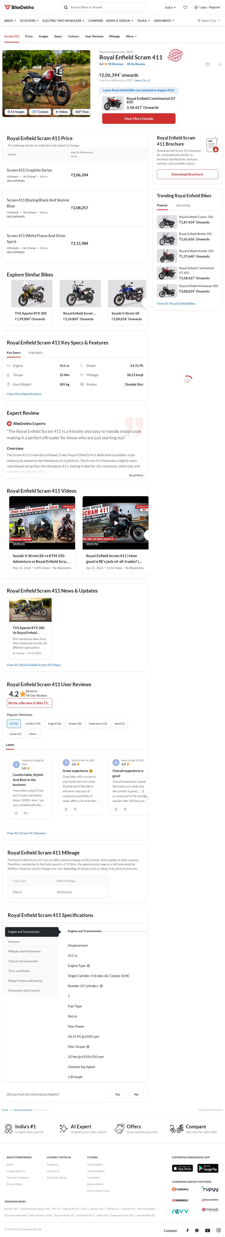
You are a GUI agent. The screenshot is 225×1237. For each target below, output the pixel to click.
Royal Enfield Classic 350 (196, 217)
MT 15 (56, 1208)
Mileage (114, 36)
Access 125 (96, 1208)
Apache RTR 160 (64, 1215)
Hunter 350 (11, 1208)
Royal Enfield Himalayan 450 (198, 286)
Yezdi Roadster (146, 1208)
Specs (58, 36)
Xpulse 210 (128, 1208)
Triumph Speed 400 (15, 1215)
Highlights (36, 352)
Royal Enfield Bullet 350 (195, 234)
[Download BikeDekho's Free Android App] (207, 1168)
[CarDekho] (180, 1189)
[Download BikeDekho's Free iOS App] (182, 1168)
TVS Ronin (112, 1208)
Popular (162, 205)
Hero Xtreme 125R (41, 1215)
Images (43, 36)
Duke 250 (102, 1215)
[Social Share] (219, 64)
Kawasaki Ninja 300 (122, 1215)
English (169, 7)
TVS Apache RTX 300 (31, 313)
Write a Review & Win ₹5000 (30, 703)
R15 (84, 1208)
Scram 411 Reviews (33, 833)
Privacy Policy (15, 1184)
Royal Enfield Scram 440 (80, 313)
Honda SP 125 (71, 1208)
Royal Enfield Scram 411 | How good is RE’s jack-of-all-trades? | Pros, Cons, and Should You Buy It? (114, 558)
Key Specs (14, 352)
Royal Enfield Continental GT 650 (196, 270)
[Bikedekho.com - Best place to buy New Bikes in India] (19, 7)
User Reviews (94, 36)
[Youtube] (207, 1231)
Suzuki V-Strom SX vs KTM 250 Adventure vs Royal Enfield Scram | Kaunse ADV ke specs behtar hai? (42, 558)
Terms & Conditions (18, 1177)
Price (29, 36)
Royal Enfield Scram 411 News (40, 665)
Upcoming (183, 205)
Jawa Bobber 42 (145, 1215)
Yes (117, 1094)
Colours (73, 36)
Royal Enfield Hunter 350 (196, 251)
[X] (197, 1231)
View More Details (138, 118)
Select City (209, 20)
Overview (15, 448)
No (136, 1094)
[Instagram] (219, 1231)
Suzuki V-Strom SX (125, 313)
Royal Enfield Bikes (182, 303)
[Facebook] (188, 1231)
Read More (136, 475)
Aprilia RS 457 (85, 1215)
